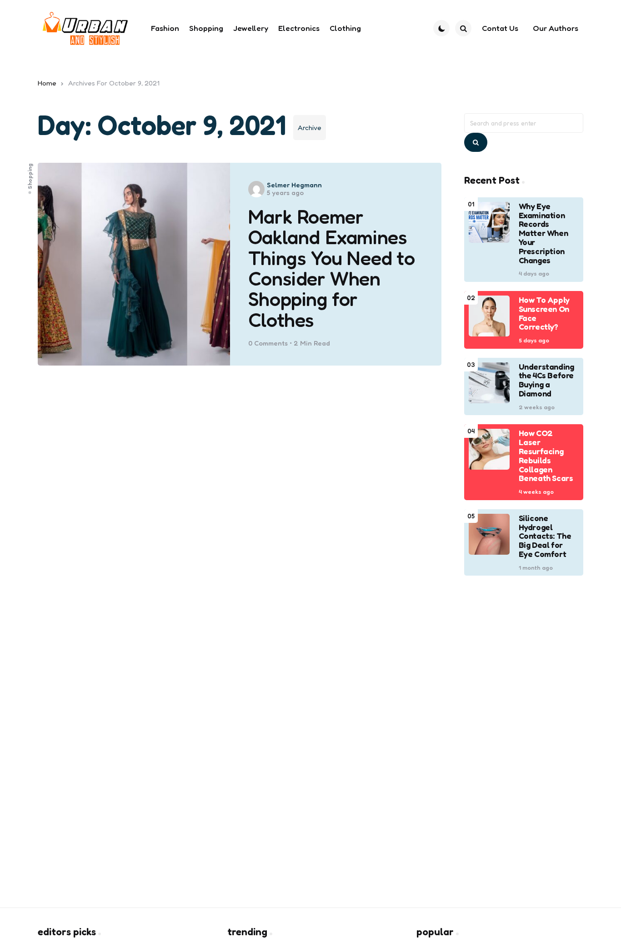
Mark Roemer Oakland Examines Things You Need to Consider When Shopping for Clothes (331, 268)
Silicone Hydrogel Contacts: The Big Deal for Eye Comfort (545, 536)
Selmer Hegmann (294, 185)
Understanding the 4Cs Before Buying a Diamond (546, 380)
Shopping (30, 176)
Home (47, 83)
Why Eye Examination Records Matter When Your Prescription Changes (543, 233)
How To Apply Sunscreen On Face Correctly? (544, 313)
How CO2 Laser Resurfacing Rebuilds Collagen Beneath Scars (546, 456)
